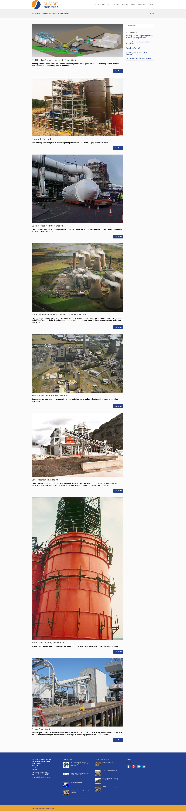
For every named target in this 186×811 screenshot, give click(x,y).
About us (105, 4)
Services (125, 4)
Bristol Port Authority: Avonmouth (48, 642)
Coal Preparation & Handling (45, 479)
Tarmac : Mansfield (107, 762)
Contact (151, 4)
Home (97, 4)
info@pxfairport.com (43, 777)
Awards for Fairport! (133, 48)
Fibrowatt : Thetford (41, 139)
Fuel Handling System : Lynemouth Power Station (55, 60)
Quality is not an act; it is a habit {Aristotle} (80, 791)
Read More (118, 71)
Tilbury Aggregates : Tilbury (110, 779)
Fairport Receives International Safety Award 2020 (80, 774)
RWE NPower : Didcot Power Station (49, 395)
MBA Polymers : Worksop (109, 787)
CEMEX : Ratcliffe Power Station (47, 225)
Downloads (142, 4)
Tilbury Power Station (42, 729)
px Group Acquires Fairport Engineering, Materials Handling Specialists (80, 764)
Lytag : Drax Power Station (109, 770)
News (133, 4)
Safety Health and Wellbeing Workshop (139, 58)
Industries (115, 4)
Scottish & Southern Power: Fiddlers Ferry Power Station (59, 314)
